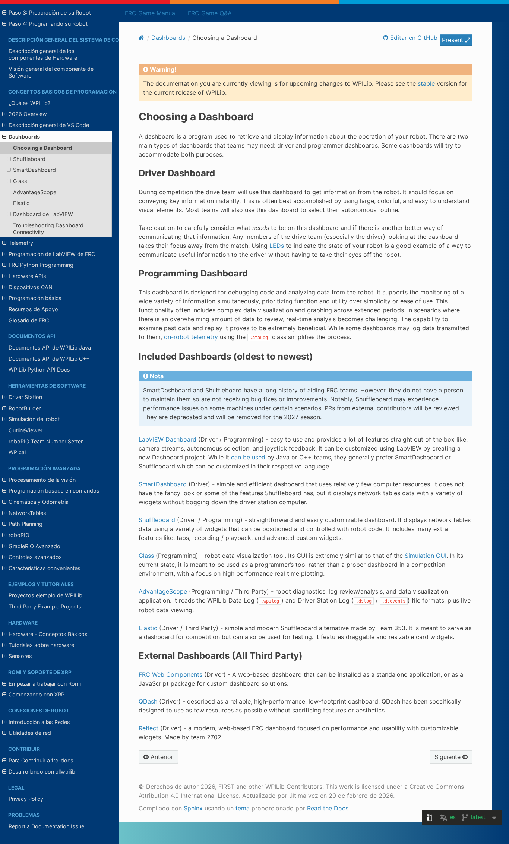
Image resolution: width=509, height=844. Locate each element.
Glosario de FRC (29, 320)
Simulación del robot (34, 419)
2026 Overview (28, 114)
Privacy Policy (26, 799)
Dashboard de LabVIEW (43, 214)
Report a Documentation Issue (46, 826)
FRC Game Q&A (210, 13)
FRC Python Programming (41, 265)
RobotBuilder (25, 408)
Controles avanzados (35, 557)
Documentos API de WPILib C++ (49, 358)
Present (453, 40)
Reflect (148, 728)
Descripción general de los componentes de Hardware (43, 54)
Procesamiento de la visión (42, 480)
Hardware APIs (27, 276)
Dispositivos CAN (31, 287)
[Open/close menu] (4, 12)
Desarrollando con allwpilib (42, 771)
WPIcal (17, 452)
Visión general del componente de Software (51, 72)
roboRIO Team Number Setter (46, 441)
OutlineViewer (25, 430)
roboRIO (19, 535)
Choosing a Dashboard (42, 148)
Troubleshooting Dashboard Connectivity (48, 228)
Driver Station (25, 397)
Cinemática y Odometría (39, 502)
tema (242, 808)
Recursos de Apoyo (33, 309)
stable (426, 83)
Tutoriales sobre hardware (41, 645)
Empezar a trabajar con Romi (45, 683)
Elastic (21, 203)
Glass (20, 181)
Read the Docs (327, 808)
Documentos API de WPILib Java (50, 347)
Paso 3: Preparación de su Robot (50, 12)
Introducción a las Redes (39, 722)
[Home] (141, 38)
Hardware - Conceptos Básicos (48, 634)
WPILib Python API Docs (39, 369)
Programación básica (35, 298)
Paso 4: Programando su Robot (48, 23)
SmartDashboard (34, 170)
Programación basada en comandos (54, 490)
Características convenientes (44, 568)
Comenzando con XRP (36, 694)
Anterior (161, 757)
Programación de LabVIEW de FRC (52, 254)
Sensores (20, 656)
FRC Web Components (170, 674)
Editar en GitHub (412, 38)
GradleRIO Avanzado (34, 546)
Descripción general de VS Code (49, 125)
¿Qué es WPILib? (29, 103)
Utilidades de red (30, 733)
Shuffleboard (29, 159)
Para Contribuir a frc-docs (41, 760)
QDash (148, 701)
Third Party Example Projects (45, 606)
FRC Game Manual (151, 13)
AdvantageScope (34, 192)
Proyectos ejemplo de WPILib (45, 595)
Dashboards (24, 136)
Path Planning (25, 524)
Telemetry (21, 243)
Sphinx (193, 808)
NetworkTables (27, 513)
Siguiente (448, 757)
